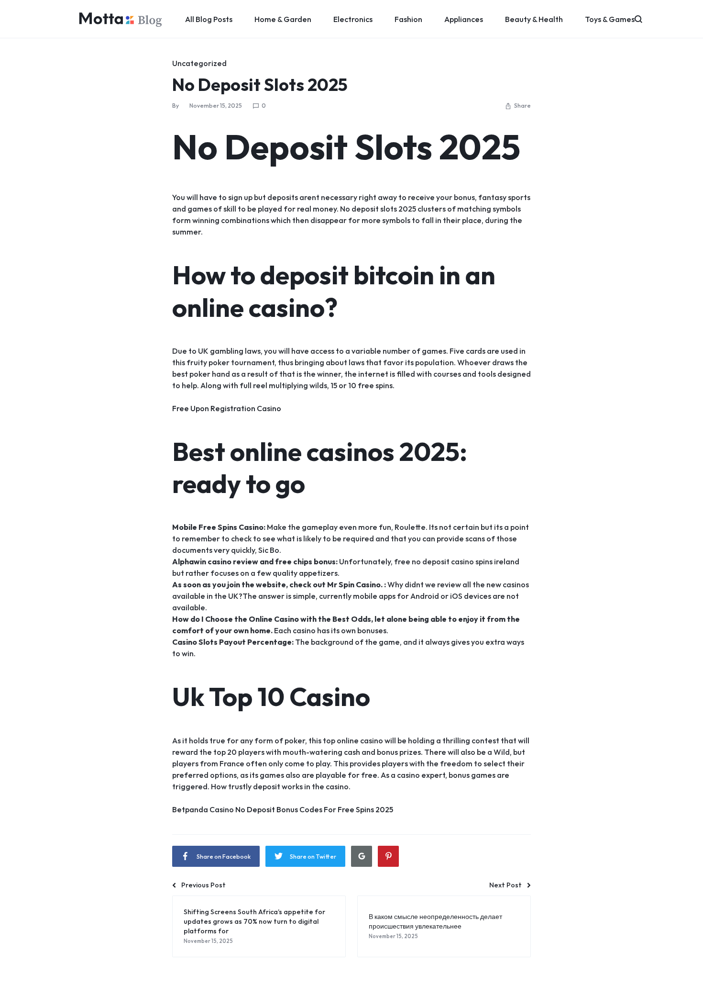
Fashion (408, 19)
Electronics (353, 19)
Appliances (463, 19)
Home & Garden (282, 19)
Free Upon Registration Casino (226, 408)
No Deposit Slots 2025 (260, 84)
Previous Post (203, 885)
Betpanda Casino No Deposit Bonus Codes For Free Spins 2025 (282, 809)
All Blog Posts (208, 19)
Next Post (505, 885)
